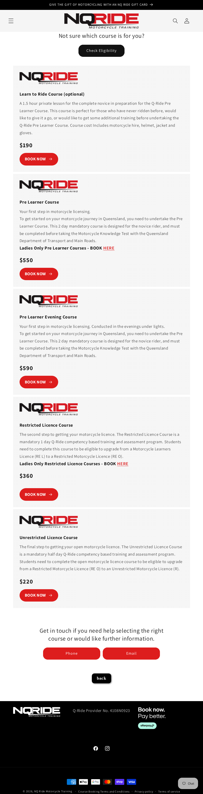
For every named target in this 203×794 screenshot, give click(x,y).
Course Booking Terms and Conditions (104, 791)
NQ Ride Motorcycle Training (53, 791)
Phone (72, 653)
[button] (11, 20)
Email (131, 653)
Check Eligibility (101, 50)
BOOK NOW (35, 159)
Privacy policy (144, 791)
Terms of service (169, 791)
